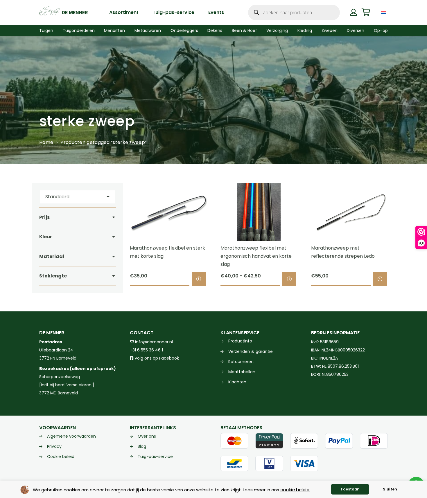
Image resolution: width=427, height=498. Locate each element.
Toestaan (350, 489)
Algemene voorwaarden (71, 436)
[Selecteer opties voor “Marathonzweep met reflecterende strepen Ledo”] (380, 279)
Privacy (54, 446)
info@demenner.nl (153, 342)
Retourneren (241, 362)
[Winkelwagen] (366, 12)
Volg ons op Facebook (156, 358)
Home (46, 142)
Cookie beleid (60, 456)
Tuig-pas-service (155, 456)
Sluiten (390, 489)
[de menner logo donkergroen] (63, 12)
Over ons (147, 436)
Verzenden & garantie (250, 351)
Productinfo (240, 341)
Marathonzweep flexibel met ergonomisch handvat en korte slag (256, 256)
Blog (142, 446)
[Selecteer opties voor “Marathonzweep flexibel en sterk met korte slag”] (199, 279)
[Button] (353, 12)
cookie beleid (295, 490)
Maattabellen (241, 372)
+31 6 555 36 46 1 (146, 350)
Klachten (237, 382)
